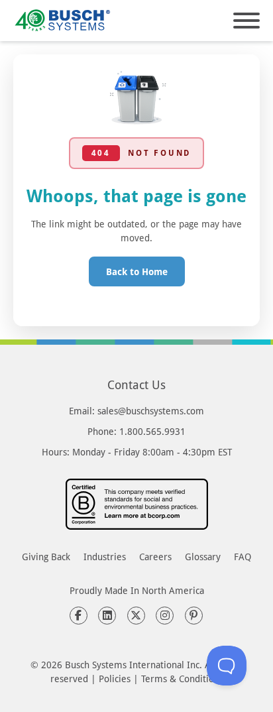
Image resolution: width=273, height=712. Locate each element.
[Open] (246, 21)
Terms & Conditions (182, 678)
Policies (115, 678)
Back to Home (137, 271)
